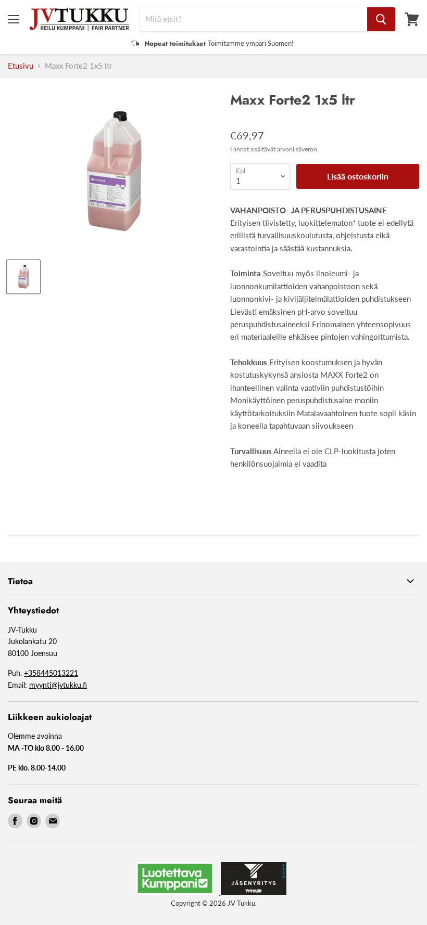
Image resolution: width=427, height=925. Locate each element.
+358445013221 (51, 673)
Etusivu (20, 65)
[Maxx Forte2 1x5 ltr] (23, 276)
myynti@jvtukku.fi (58, 684)
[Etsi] (381, 19)
